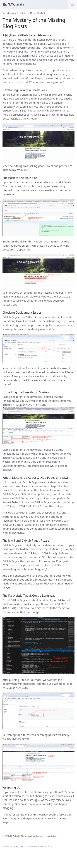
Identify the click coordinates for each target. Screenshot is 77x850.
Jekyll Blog (23, 13)
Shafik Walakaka (13, 4)
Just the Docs (19, 846)
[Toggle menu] (72, 4)
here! (55, 836)
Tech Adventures (9, 13)
